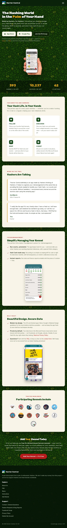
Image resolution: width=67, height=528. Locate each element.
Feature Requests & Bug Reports (12, 507)
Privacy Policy (6, 513)
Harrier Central (13, 3)
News (4, 491)
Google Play (26, 34)
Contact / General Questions (10, 505)
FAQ (9, 40)
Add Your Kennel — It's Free (33, 456)
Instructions (5, 494)
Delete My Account (8, 516)
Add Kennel (5, 497)
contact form (48, 339)
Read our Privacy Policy (41, 335)
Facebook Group (7, 510)
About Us (5, 485)
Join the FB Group (41, 34)
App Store (10, 34)
